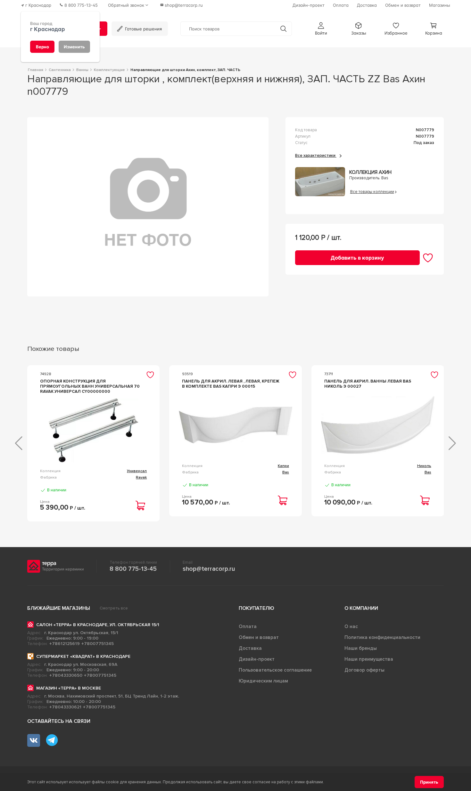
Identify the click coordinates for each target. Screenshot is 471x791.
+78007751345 (97, 643)
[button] (321, 28)
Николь (424, 466)
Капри (283, 466)
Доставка (250, 648)
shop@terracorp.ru (209, 569)
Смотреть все (114, 608)
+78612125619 (64, 643)
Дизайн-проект (257, 659)
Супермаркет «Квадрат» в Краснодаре (83, 656)
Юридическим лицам (263, 681)
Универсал (137, 471)
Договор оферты (364, 670)
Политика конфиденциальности (382, 637)
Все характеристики (315, 155)
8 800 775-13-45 (133, 569)
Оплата (248, 626)
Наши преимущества (368, 659)
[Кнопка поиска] (283, 28)
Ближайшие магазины (58, 608)
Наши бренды (360, 648)
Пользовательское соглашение (275, 670)
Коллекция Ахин (370, 172)
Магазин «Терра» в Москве (68, 688)
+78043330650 (65, 675)
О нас (351, 626)
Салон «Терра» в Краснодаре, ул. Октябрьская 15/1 (97, 624)
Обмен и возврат (259, 637)
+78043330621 (65, 707)
